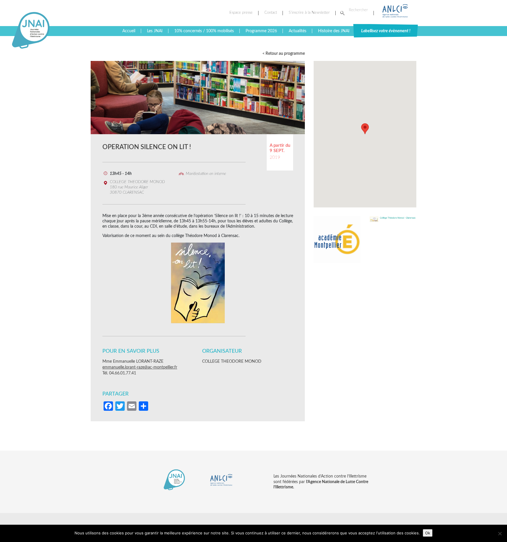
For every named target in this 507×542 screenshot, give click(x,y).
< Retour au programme (283, 54)
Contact (270, 13)
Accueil (128, 31)
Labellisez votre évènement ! (385, 31)
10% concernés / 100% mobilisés (204, 31)
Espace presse (241, 13)
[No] (500, 533)
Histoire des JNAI (333, 31)
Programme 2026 (261, 31)
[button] (365, 128)
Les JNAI (155, 31)
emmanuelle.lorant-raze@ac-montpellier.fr (139, 367)
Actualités (297, 31)
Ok (427, 533)
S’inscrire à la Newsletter (309, 13)
